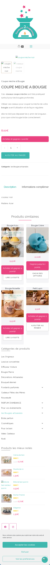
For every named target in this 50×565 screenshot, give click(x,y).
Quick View (13, 252)
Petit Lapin (37, 288)
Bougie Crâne (37, 225)
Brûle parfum (7, 418)
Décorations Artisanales (12, 377)
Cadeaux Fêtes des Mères (13, 393)
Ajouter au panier (15, 155)
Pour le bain (6, 429)
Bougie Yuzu (12, 225)
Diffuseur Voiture (9, 367)
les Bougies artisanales (19, 167)
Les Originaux (7, 357)
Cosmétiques (7, 423)
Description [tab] (10, 186)
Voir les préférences (25, 559)
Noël (3, 439)
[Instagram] (13, 526)
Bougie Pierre (7, 372)
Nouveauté (6, 398)
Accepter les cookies (25, 545)
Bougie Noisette (12, 288)
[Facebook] (5, 526)
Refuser (25, 552)
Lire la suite (12, 277)
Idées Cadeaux (8, 434)
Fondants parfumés (10, 387)
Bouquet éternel (8, 382)
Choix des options (37, 274)
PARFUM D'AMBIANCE (11, 403)
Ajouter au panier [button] (37, 327)
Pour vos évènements (11, 408)
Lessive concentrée (10, 362)
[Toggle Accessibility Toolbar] (44, 559)
